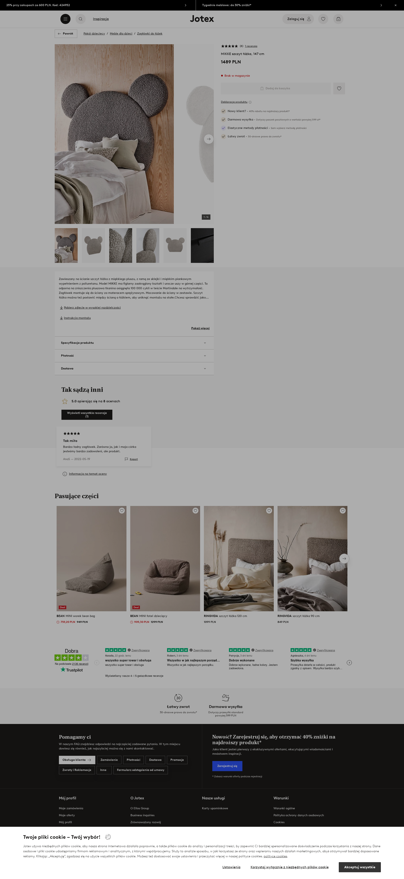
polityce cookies (275, 856)
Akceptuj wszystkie (359, 867)
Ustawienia (231, 867)
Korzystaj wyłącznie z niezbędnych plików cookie (290, 867)
